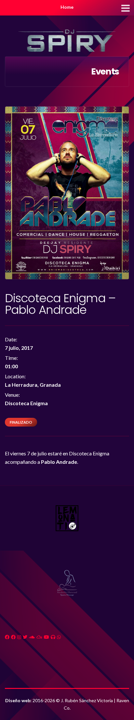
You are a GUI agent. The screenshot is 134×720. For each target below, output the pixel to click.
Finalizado (21, 422)
